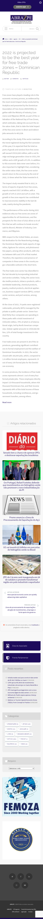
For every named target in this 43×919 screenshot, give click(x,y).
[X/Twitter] (12, 876)
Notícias (25, 78)
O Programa (16, 909)
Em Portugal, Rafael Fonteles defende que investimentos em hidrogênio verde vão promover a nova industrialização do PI (21, 486)
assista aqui (21, 7)
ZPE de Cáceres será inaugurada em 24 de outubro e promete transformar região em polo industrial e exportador (21, 580)
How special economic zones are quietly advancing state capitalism (22, 594)
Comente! (15, 78)
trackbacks (35, 625)
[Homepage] (21, 19)
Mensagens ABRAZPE (24, 734)
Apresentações (12, 724)
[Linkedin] (29, 876)
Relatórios (12, 744)
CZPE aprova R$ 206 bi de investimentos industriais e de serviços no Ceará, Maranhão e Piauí (23, 685)
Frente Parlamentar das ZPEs (28, 909)
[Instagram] (16, 885)
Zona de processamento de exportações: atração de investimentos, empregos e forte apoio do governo (21, 608)
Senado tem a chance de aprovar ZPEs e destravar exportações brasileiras (21, 454)
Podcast (24, 739)
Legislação (24, 729)
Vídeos (24, 744)
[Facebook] (20, 876)
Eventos (11, 729)
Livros (10, 734)
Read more (6, 402)
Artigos (27, 724)
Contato (30, 911)
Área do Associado (19, 646)
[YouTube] (25, 885)
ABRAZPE (12, 904)
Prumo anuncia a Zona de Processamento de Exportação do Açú (22, 518)
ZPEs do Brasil (15, 911)
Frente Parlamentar (20, 658)
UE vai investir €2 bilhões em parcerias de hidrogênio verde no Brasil (21, 548)
